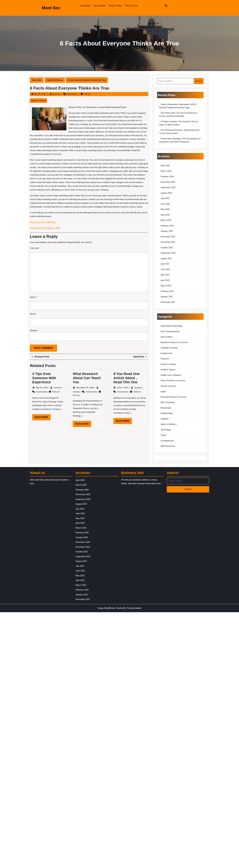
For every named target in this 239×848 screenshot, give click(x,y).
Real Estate (166, 408)
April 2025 (165, 215)
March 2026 (166, 171)
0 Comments (42, 392)
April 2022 (165, 280)
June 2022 (165, 269)
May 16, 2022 (42, 387)
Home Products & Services (173, 380)
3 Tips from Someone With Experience (44, 378)
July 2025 (165, 198)
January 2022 (167, 296)
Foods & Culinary (168, 364)
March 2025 (166, 220)
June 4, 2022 (123, 387)
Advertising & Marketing (171, 326)
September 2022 (168, 253)
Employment (166, 353)
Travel (163, 435)
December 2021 (168, 302)
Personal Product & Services (174, 397)
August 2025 (166, 193)
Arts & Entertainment (170, 331)
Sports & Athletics (169, 424)
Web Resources (168, 446)
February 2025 (167, 225)
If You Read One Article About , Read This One (126, 378)
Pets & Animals (167, 402)
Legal (163, 391)
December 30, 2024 (85, 387)
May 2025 (165, 209)
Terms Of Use (131, 5)
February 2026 (167, 176)
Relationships (167, 413)
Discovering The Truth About (42, 222)
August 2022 (166, 258)
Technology (166, 429)
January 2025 (167, 231)
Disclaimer (85, 5)
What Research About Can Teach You (87, 378)
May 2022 (165, 275)
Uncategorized (167, 440)
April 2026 (165, 165)
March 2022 (166, 285)
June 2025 (165, 204)
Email (33, 314)
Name (33, 297)
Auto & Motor (166, 337)
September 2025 (168, 187)
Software (165, 419)
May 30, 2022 (40, 94)
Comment (34, 248)
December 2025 (168, 182)
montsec (56, 94)
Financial (165, 358)
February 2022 (167, 291)
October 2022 (167, 247)
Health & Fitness (55, 80)
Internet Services (168, 386)
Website (33, 330)
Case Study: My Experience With (45, 228)
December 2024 (168, 236)
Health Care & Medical (171, 375)
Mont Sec (51, 8)
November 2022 (168, 242)
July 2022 (165, 264)
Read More (43, 418)
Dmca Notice (100, 5)
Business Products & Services (174, 342)
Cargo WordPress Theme (110, 608)
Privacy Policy (115, 5)
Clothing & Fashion (169, 348)
